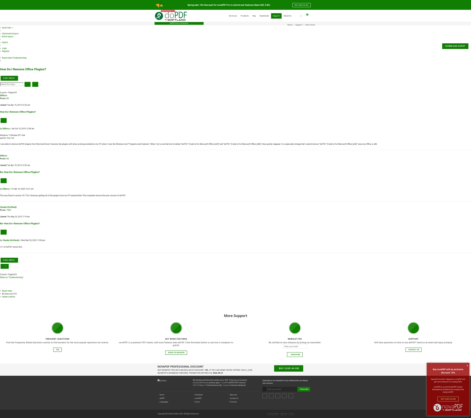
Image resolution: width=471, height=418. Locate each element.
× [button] (467, 365)
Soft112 (196, 385)
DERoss (3, 95)
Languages (164, 402)
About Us (233, 395)
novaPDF (224, 383)
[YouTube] (284, 396)
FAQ (57, 350)
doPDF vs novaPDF (176, 352)
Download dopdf (455, 46)
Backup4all (197, 383)
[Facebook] (264, 396)
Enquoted (227, 385)
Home (162, 395)
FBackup (205, 383)
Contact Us (413, 350)
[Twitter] (271, 396)
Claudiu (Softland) (8, 207)
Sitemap (283, 414)
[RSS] (290, 396)
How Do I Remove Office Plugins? (23, 69)
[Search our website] (314, 15)
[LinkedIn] (277, 396)
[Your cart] (306, 15)
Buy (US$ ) (301, 5)
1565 (9, 210)
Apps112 (203, 385)
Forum (197, 402)
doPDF (162, 398)
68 (8, 98)
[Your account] (310, 15)
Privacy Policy (273, 414)
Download (199, 395)
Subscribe (295, 354)
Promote (233, 402)
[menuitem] (10, 33)
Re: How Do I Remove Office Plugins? (20, 172)
